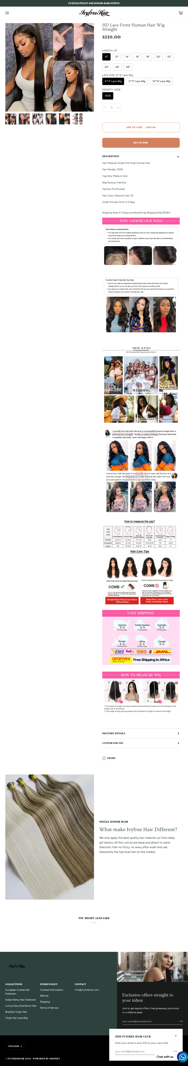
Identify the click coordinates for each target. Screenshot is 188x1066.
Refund (44, 995)
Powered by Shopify (46, 1058)
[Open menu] (10, 13)
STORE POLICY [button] (49, 984)
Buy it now (141, 142)
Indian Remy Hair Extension (20, 999)
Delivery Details (113, 733)
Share (111, 758)
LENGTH (109, 50)
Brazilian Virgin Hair (16, 1011)
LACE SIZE (117, 75)
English (14, 1046)
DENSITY (111, 90)
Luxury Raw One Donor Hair (21, 1005)
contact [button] (80, 984)
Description (110, 156)
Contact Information (51, 989)
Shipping (45, 1001)
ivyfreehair (16, 1058)
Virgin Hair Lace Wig (16, 1017)
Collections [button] (13, 984)
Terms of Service (49, 1007)
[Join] (178, 1021)
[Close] (177, 1034)
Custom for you (113, 743)
